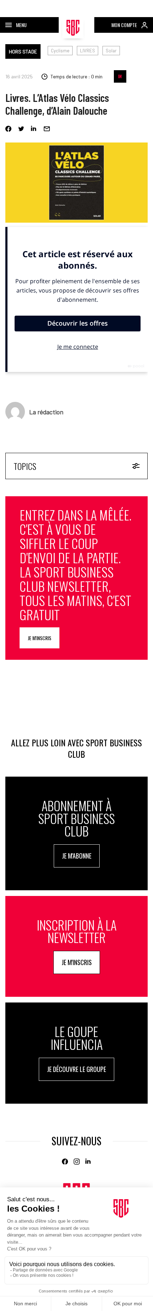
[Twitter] (21, 129)
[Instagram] (77, 1162)
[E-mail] (47, 129)
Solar (111, 50)
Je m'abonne (76, 855)
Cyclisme (60, 50)
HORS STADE (23, 51)
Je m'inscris (39, 638)
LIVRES (87, 50)
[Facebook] (8, 129)
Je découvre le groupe (76, 1069)
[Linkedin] (34, 129)
